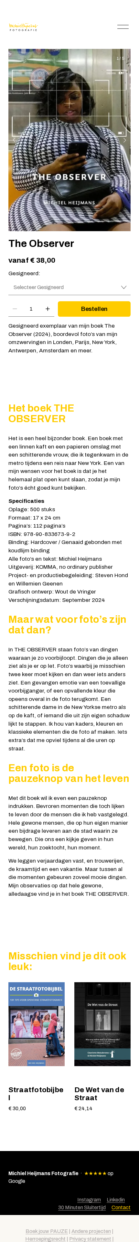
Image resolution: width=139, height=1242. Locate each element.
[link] (69, 140)
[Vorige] (18, 140)
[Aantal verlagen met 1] (14, 309)
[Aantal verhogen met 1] (47, 309)
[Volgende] (120, 140)
